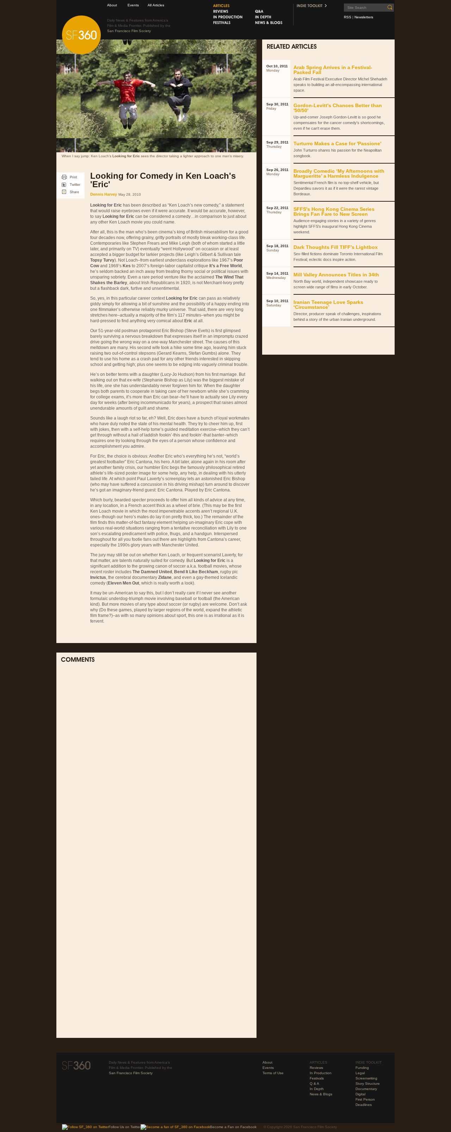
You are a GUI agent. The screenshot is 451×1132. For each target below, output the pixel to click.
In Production (321, 1073)
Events (133, 5)
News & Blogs (321, 1094)
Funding (362, 1068)
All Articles (156, 5)
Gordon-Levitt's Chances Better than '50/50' (338, 108)
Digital (360, 1094)
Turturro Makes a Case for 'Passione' (337, 143)
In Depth (317, 1089)
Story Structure (368, 1083)
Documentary (366, 1089)
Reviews (316, 1068)
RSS (347, 17)
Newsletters (363, 17)
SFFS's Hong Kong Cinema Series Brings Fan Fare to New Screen (334, 211)
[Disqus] (156, 761)
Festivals (317, 1078)
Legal (360, 1073)
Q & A (314, 1083)
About (112, 5)
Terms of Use (273, 1073)
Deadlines (364, 1105)
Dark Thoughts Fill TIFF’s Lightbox (336, 247)
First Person (365, 1099)
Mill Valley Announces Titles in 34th (336, 274)
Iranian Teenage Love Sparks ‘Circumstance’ (328, 304)
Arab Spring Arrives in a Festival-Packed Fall (333, 70)
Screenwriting (366, 1078)
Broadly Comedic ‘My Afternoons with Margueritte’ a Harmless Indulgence (339, 173)
